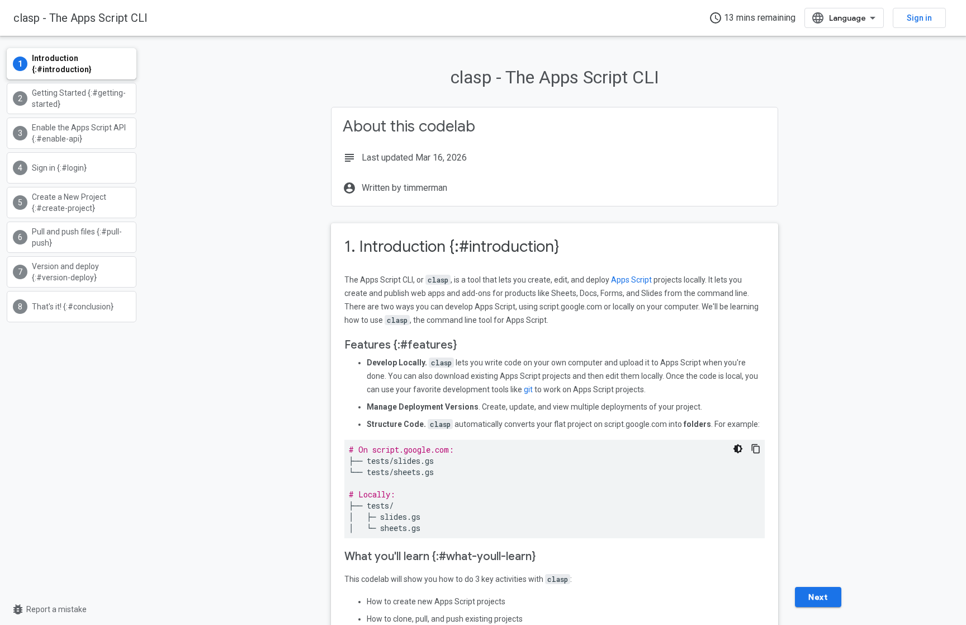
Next (817, 597)
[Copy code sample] (756, 449)
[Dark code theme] (738, 449)
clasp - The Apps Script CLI (80, 18)
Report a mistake (49, 609)
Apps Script (631, 279)
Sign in (919, 17)
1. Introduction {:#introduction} (451, 246)
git (528, 389)
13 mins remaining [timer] (752, 18)
